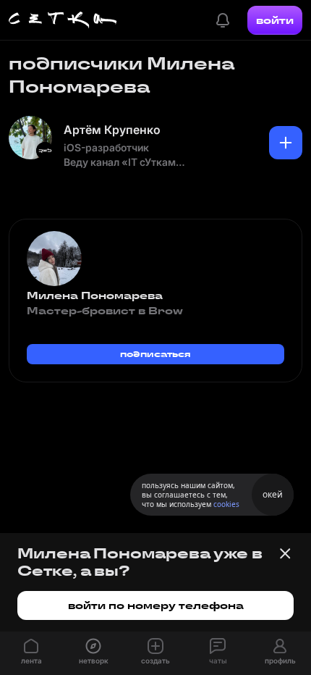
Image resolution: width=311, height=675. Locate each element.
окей (273, 494)
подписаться (155, 354)
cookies (226, 504)
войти (275, 20)
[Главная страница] (63, 20)
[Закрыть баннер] (285, 553)
